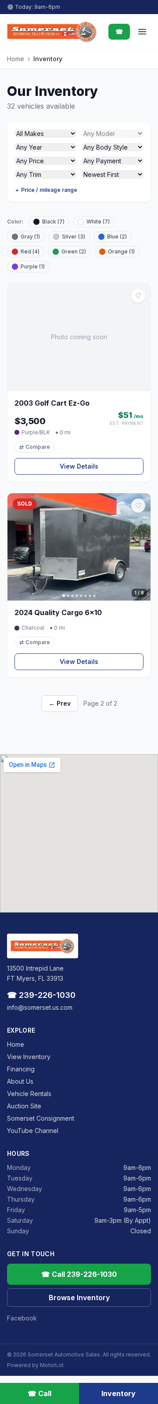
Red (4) (30, 251)
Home (15, 58)
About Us (20, 1081)
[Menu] (142, 31)
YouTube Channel (32, 1130)
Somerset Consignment (40, 1118)
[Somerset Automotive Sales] (52, 31)
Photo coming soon (79, 337)
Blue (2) (117, 236)
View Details (79, 466)
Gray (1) (30, 236)
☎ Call (39, 1393)
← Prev (60, 703)
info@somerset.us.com (39, 1007)
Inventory (118, 1393)
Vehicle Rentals (29, 1093)
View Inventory (28, 1056)
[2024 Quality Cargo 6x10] (79, 547)
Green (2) (73, 251)
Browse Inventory (79, 1297)
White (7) (98, 221)
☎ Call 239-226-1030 (79, 1274)
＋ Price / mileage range (45, 190)
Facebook (22, 1318)
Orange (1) (121, 251)
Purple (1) (33, 266)
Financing (21, 1069)
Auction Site (24, 1106)
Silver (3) (73, 236)
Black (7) (53, 221)
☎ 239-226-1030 (41, 995)
